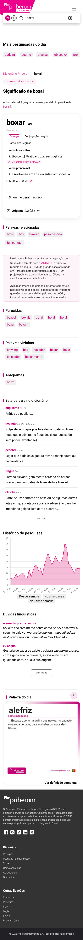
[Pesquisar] (21, 18)
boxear (34, 234)
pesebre (11, 450)
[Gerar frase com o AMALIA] (31, 181)
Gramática (8, 877)
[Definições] (70, 18)
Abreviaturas (10, 872)
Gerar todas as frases (21, 81)
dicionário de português (19, 813)
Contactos (8, 897)
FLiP (5, 906)
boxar (54, 350)
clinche (10, 492)
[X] (32, 834)
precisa (43, 54)
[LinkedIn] (25, 834)
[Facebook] (6, 834)
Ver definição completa (61, 782)
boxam (24, 324)
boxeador (13, 357)
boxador (39, 350)
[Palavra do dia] (73, 695)
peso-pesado (53, 234)
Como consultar (12, 868)
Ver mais (41, 518)
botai (39, 317)
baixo (10, 382)
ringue (9, 471)
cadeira (10, 54)
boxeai (11, 317)
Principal (8, 854)
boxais (25, 317)
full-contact (14, 242)
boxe (10, 234)
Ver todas (41, 672)
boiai (51, 317)
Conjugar (14, 136)
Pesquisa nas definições (16, 858)
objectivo (60, 54)
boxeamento (33, 357)
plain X (6, 916)
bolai (63, 317)
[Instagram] (12, 834)
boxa (10, 324)
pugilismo (12, 408)
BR (14, 18)
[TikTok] (19, 834)
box (21, 234)
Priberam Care (11, 920)
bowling (12, 350)
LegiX (6, 911)
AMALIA (47, 263)
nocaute (11, 423)
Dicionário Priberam (16, 73)
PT (7, 18)
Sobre (6, 863)
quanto (26, 54)
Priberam (8, 902)
